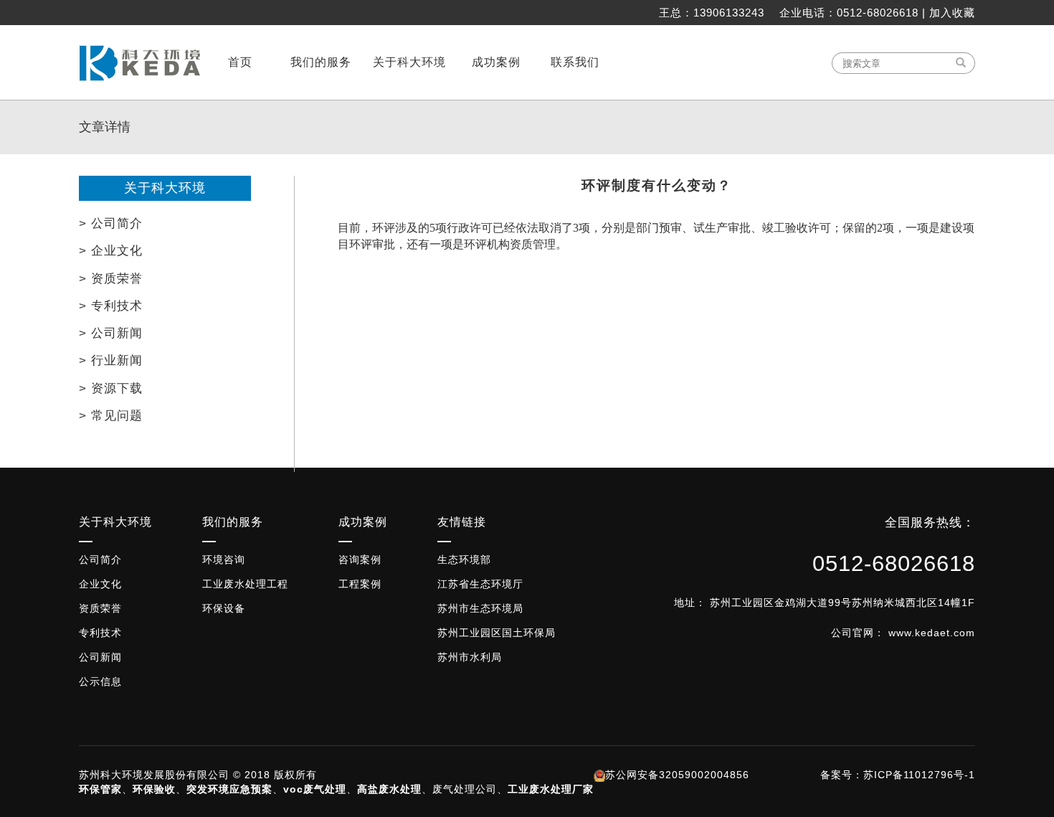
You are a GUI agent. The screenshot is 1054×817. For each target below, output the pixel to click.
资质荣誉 (100, 608)
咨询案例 (359, 559)
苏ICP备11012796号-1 (919, 774)
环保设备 (223, 608)
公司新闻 (100, 657)
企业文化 (100, 584)
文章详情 (104, 127)
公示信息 (100, 681)
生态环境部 (464, 559)
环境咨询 (223, 559)
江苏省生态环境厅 (480, 584)
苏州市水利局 (469, 657)
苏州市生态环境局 (480, 608)
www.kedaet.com (931, 632)
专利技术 (100, 632)
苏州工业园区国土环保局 (496, 632)
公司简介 (100, 559)
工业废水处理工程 (245, 584)
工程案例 (359, 584)
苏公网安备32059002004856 (677, 774)
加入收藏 (952, 12)
